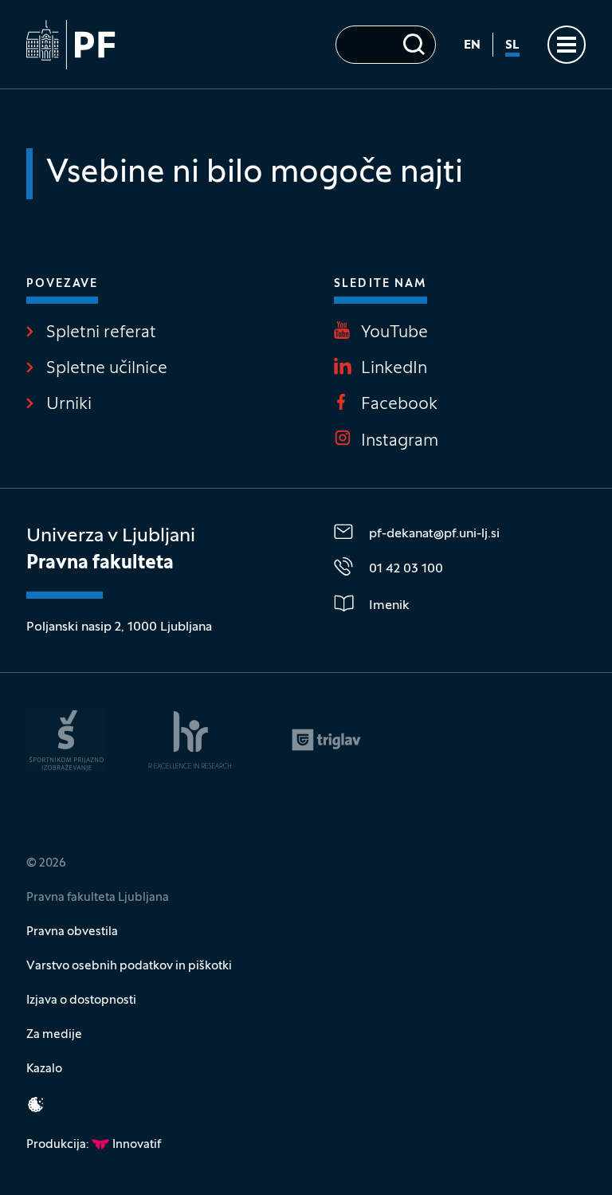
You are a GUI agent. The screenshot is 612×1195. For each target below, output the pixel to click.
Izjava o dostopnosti (81, 1000)
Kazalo (44, 1069)
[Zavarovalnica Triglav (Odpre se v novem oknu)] (326, 740)
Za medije (54, 1034)
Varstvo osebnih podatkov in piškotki (129, 966)
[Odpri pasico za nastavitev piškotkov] (35, 1104)
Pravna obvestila (72, 932)
